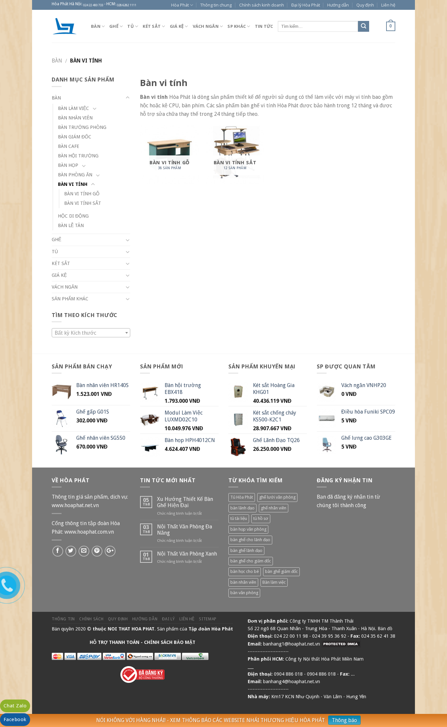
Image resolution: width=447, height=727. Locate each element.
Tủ (130, 26)
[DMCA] (341, 644)
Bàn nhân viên (75, 117)
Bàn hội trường (78, 155)
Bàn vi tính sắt (82, 203)
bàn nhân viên (243, 582)
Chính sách (91, 619)
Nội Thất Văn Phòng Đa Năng (184, 529)
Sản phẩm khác (70, 298)
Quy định (365, 5)
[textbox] (91, 333)
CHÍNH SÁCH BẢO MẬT (169, 642)
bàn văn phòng (244, 592)
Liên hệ (388, 5)
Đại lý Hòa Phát (305, 5)
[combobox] (91, 332)
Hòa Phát (180, 5)
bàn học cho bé (244, 571)
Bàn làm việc (73, 108)
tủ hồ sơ (260, 518)
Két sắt (152, 26)
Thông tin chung (216, 5)
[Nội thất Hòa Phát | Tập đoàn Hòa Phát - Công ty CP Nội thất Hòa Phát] (66, 26)
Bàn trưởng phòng (82, 127)
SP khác (236, 26)
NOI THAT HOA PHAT (131, 628)
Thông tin (63, 619)
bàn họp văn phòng (248, 529)
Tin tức (264, 26)
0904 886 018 (288, 674)
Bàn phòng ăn (75, 174)
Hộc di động (73, 216)
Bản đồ (385, 628)
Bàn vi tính (72, 184)
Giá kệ (177, 26)
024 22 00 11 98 (291, 636)
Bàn (95, 26)
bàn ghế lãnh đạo (246, 550)
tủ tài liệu (238, 518)
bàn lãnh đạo (242, 507)
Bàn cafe (68, 146)
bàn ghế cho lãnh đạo (250, 539)
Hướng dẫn (338, 5)
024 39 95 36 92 (329, 636)
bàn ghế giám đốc (281, 571)
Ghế (113, 26)
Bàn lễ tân (71, 225)
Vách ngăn (206, 26)
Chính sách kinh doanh (261, 5)
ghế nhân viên (273, 507)
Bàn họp (68, 165)
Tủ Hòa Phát (241, 497)
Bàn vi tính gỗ (81, 193)
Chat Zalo (15, 706)
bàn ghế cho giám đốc (250, 561)
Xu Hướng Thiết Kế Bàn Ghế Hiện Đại (185, 502)
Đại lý (168, 619)
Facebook (15, 719)
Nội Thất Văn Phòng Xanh (187, 554)
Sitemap (207, 619)
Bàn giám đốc (74, 136)
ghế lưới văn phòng (277, 497)
